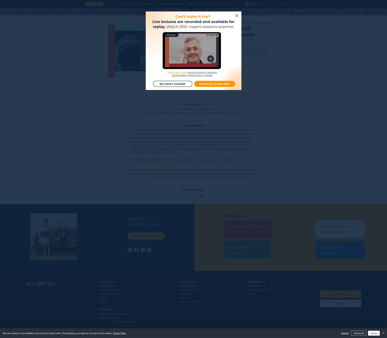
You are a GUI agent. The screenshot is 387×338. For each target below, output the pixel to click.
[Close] (383, 333)
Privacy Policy (119, 333)
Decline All (359, 333)
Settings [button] (345, 333)
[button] (236, 15)
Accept (374, 333)
